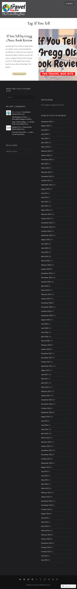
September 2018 (46, 315)
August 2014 (45, 514)
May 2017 (44, 379)
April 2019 (44, 286)
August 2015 (45, 467)
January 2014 (45, 539)
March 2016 (45, 438)
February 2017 (46, 391)
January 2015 (45, 497)
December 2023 (46, 121)
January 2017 (45, 395)
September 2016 (46, 412)
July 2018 (44, 324)
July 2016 (44, 421)
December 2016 (46, 400)
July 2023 (44, 130)
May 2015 (44, 480)
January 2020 (45, 269)
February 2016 (46, 442)
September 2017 (46, 366)
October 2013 (46, 547)
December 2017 (46, 353)
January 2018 (45, 349)
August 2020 (45, 239)
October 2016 (46, 408)
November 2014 (46, 505)
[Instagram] (45, 579)
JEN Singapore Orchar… (20, 117)
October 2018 (46, 311)
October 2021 (46, 180)
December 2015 (46, 450)
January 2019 (45, 298)
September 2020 (46, 235)
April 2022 (44, 164)
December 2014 (46, 501)
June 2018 (44, 328)
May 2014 (44, 522)
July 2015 (44, 471)
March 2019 (45, 290)
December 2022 (46, 159)
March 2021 (45, 210)
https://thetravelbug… (19, 122)
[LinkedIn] (28, 579)
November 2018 (46, 307)
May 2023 (44, 138)
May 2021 (44, 201)
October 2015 (46, 459)
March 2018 (45, 341)
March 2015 (45, 488)
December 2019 (46, 273)
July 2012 (44, 556)
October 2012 (46, 551)
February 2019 (46, 294)
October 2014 (46, 509)
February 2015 (46, 492)
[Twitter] (36, 579)
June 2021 (44, 197)
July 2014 (44, 518)
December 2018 (46, 303)
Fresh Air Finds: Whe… (19, 132)
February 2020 (46, 265)
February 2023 (46, 151)
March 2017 (45, 387)
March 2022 (45, 168)
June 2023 (44, 134)
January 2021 (45, 218)
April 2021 (44, 206)
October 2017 (46, 362)
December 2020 (46, 223)
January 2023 (45, 155)
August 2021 (45, 189)
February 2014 (46, 535)
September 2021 (46, 185)
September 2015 (46, 463)
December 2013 (46, 543)
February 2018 (46, 345)
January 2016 (45, 446)
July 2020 (44, 244)
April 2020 (44, 256)
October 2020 (46, 231)
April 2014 (44, 526)
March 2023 (45, 147)
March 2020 (45, 261)
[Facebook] (20, 579)
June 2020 (44, 248)
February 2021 (46, 214)
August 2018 (45, 320)
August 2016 (45, 416)
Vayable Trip (16, 127)
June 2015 (44, 476)
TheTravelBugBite (13, 14)
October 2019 (46, 282)
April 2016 (44, 433)
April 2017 (44, 383)
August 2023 (45, 126)
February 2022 (46, 172)
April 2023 (44, 142)
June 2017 (44, 374)
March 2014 (45, 530)
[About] (53, 579)
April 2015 (44, 484)
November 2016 (46, 404)
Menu (70, 3)
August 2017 (45, 370)
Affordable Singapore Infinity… (22, 119)
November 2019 (46, 277)
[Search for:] (20, 97)
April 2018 (44, 336)
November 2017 (46, 358)
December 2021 (46, 176)
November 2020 (46, 227)
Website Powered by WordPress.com (38, 585)
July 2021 (44, 193)
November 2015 (46, 454)
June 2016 (44, 425)
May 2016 (44, 429)
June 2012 (44, 560)
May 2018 (44, 332)
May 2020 (44, 252)
